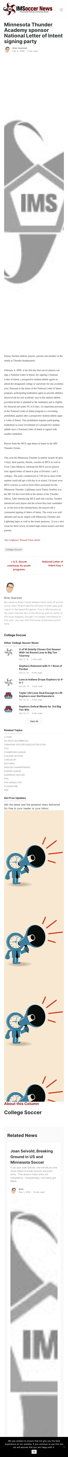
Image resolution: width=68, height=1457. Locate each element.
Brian (21, 1189)
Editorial (9, 763)
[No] (64, 1447)
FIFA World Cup (13, 782)
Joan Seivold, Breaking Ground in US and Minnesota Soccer (31, 1156)
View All (34, 721)
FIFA (6, 778)
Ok (34, 1452)
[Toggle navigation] (61, 10)
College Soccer (14, 549)
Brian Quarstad (19, 48)
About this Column (21, 1103)
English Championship (17, 767)
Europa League (12, 771)
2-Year (8, 737)
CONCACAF (10, 759)
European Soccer (14, 775)
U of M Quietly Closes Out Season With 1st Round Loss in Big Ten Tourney (40, 652)
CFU (6, 748)
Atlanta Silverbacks (16, 740)
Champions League (15, 752)
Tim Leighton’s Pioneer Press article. (22, 540)
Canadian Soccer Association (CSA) (25, 744)
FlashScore (11, 786)
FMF (6, 790)
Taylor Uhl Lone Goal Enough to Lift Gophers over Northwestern (40, 694)
